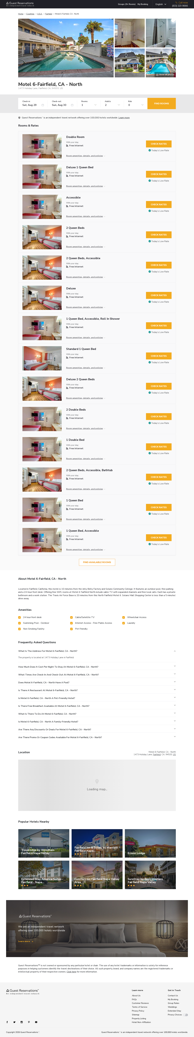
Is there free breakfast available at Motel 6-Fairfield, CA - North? (53, 706)
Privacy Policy (138, 1011)
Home (20, 14)
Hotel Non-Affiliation (141, 1022)
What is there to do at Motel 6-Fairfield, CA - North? (47, 713)
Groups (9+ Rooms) (127, 4)
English (159, 4)
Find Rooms (161, 103)
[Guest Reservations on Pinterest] (29, 1021)
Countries (30, 14)
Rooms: (84, 101)
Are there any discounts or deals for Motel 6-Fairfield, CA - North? (54, 729)
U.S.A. (39, 14)
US (174, 754)
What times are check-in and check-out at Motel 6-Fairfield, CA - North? (58, 674)
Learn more (124, 117)
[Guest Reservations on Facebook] (8, 1021)
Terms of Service (139, 1007)
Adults (108, 101)
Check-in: (26, 101)
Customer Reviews (140, 1003)
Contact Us (173, 995)
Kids (130, 101)
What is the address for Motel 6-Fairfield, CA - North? (47, 651)
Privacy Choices (175, 1014)
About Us (136, 995)
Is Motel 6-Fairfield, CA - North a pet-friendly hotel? (46, 698)
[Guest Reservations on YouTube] (35, 1021)
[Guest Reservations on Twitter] (14, 1021)
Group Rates (173, 1003)
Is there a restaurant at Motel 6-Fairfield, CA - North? (48, 690)
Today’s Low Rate (160, 150)
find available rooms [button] (97, 562)
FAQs (134, 999)
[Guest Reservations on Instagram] (22, 1021)
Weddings (172, 1007)
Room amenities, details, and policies (84, 155)
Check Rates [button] (159, 143)
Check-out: (57, 101)
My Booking (143, 4)
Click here (71, 971)
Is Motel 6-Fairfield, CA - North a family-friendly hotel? (48, 721)
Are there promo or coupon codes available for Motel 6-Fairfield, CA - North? (60, 737)
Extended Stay (174, 1011)
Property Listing (139, 1018)
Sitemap (135, 1014)
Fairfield (48, 14)
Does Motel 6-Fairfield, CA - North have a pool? (43, 682)
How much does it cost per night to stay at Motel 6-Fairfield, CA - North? (58, 666)
